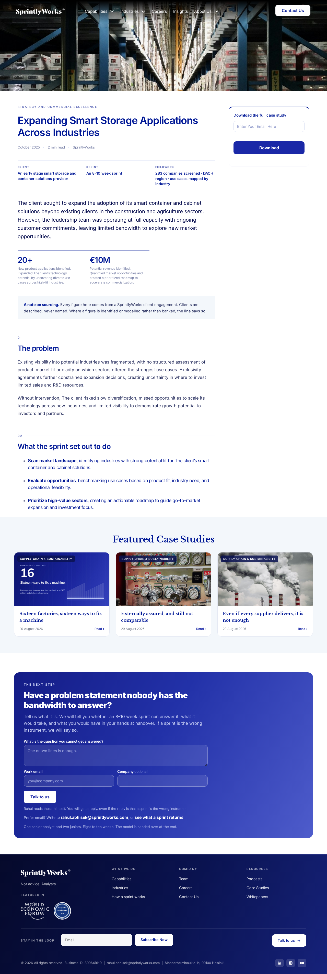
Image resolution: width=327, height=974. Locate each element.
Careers (159, 11)
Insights (180, 11)
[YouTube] (302, 963)
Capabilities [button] (96, 11)
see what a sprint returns (159, 817)
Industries (120, 888)
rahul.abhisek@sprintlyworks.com (94, 817)
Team (184, 879)
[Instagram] (290, 963)
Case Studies (258, 888)
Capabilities (121, 879)
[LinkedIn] (279, 963)
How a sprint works (128, 896)
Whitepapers (257, 896)
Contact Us (188, 896)
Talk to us (40, 796)
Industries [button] (129, 11)
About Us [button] (203, 11)
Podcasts (254, 879)
